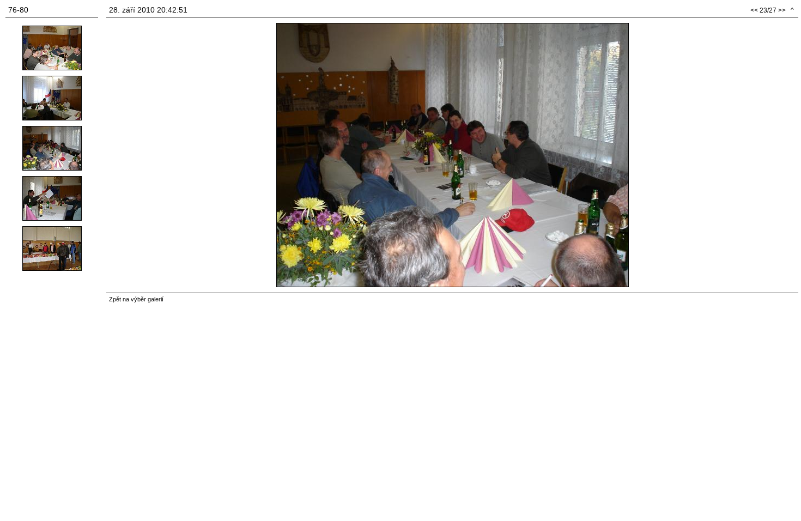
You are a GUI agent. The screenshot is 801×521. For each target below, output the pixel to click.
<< (754, 10)
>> (782, 10)
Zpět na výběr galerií (136, 299)
